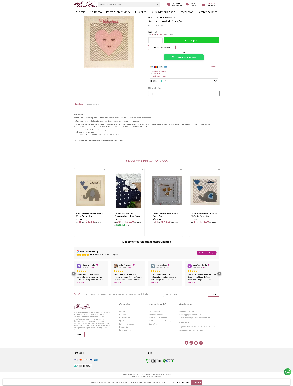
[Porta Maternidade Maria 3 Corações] (167, 202)
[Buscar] (157, 4)
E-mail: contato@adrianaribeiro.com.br (194, 318)
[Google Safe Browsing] (168, 361)
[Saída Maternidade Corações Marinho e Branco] (128, 202)
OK (209, 93)
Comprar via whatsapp (185, 57)
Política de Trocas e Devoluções (161, 321)
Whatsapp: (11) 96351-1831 (190, 314)
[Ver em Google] (79, 266)
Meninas (172, 17)
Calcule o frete (156, 88)
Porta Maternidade (161, 17)
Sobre (79, 334)
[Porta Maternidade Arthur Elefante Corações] (205, 202)
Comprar (193, 40)
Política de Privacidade (158, 318)
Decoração (123, 327)
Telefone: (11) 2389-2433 (189, 311)
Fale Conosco (154, 311)
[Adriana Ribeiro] (86, 4)
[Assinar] (213, 294)
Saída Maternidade (126, 324)
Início (150, 17)
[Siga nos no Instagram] (196, 343)
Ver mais (94, 233)
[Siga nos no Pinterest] (201, 343)
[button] (74, 273)
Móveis (122, 311)
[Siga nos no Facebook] (186, 343)
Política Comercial (156, 314)
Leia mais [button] (80, 282)
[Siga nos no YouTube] (191, 343)
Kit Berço (123, 314)
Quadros (122, 321)
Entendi (196, 382)
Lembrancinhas (125, 330)
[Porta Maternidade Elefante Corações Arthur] (90, 202)
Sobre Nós (153, 324)
